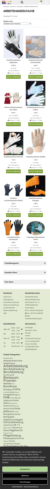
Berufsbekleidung (13, 369)
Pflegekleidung (12, 435)
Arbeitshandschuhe (12, 360)
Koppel (19, 419)
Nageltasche (16, 430)
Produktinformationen (33, 338)
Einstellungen (25, 482)
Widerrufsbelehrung (10, 310)
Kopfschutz (9, 419)
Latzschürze (8, 425)
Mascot (10, 428)
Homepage (29, 327)
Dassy (12, 392)
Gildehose (7, 400)
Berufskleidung (13, 372)
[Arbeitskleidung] (7, 2)
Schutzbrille (8, 444)
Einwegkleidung (10, 394)
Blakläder (7, 383)
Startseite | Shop (31, 330)
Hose (17, 408)
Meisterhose (17, 427)
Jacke (6, 411)
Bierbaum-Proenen (11, 379)
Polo (22, 438)
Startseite (6, 6)
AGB (4, 313)
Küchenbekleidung (13, 422)
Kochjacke (8, 416)
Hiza (12, 408)
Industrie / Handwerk (16, 6)
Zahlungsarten (8, 299)
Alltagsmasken (8, 358)
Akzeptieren (25, 469)
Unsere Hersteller (31, 344)
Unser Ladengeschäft (32, 341)
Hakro (6, 402)
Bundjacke (8, 389)
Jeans (12, 411)
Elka (18, 395)
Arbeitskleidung (15, 366)
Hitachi (6, 408)
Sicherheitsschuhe (15, 446)
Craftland (6, 392)
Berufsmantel (8, 375)
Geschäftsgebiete (31, 349)
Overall (10, 433)
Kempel (7, 414)
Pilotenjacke (9, 438)
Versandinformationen (11, 302)
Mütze (6, 430)
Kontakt (28, 333)
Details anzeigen (13, 77)
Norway (5, 433)
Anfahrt (27, 336)
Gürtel (16, 400)
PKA (18, 438)
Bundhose (10, 386)
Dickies (17, 392)
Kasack (17, 411)
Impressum (7, 297)
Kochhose (16, 414)
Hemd (17, 406)
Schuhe (12, 441)
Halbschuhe (13, 403)
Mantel (5, 428)
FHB (6, 397)
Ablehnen (25, 475)
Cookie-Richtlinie (17, 486)
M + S (17, 424)
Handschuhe (9, 406)
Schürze (16, 443)
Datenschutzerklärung (31, 486)
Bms (13, 384)
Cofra (16, 389)
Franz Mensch (15, 398)
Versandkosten (15, 70)
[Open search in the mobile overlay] (22, 2)
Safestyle (6, 441)
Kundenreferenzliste (32, 347)
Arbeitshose (9, 363)
